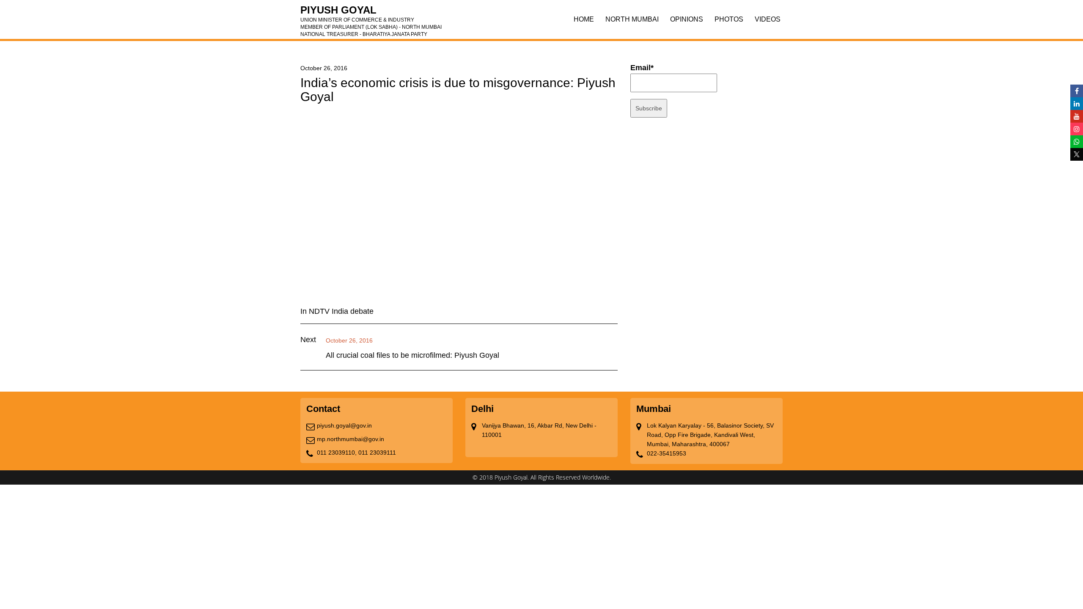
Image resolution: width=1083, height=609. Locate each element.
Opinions (686, 19)
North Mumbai (632, 19)
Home (584, 19)
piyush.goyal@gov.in (344, 425)
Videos (768, 19)
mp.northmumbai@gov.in (350, 439)
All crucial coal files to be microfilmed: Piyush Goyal (412, 355)
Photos (729, 19)
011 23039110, (337, 452)
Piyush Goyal (371, 12)
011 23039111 (377, 452)
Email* (642, 67)
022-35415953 (666, 453)
